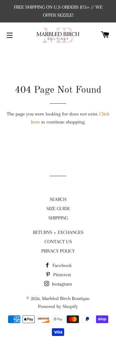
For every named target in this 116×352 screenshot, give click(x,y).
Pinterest (61, 275)
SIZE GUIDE (58, 208)
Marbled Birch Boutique (66, 298)
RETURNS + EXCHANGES (58, 232)
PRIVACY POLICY (58, 251)
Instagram (61, 284)
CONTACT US (58, 242)
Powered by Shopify (58, 306)
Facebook (61, 265)
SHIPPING (58, 218)
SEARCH (58, 199)
